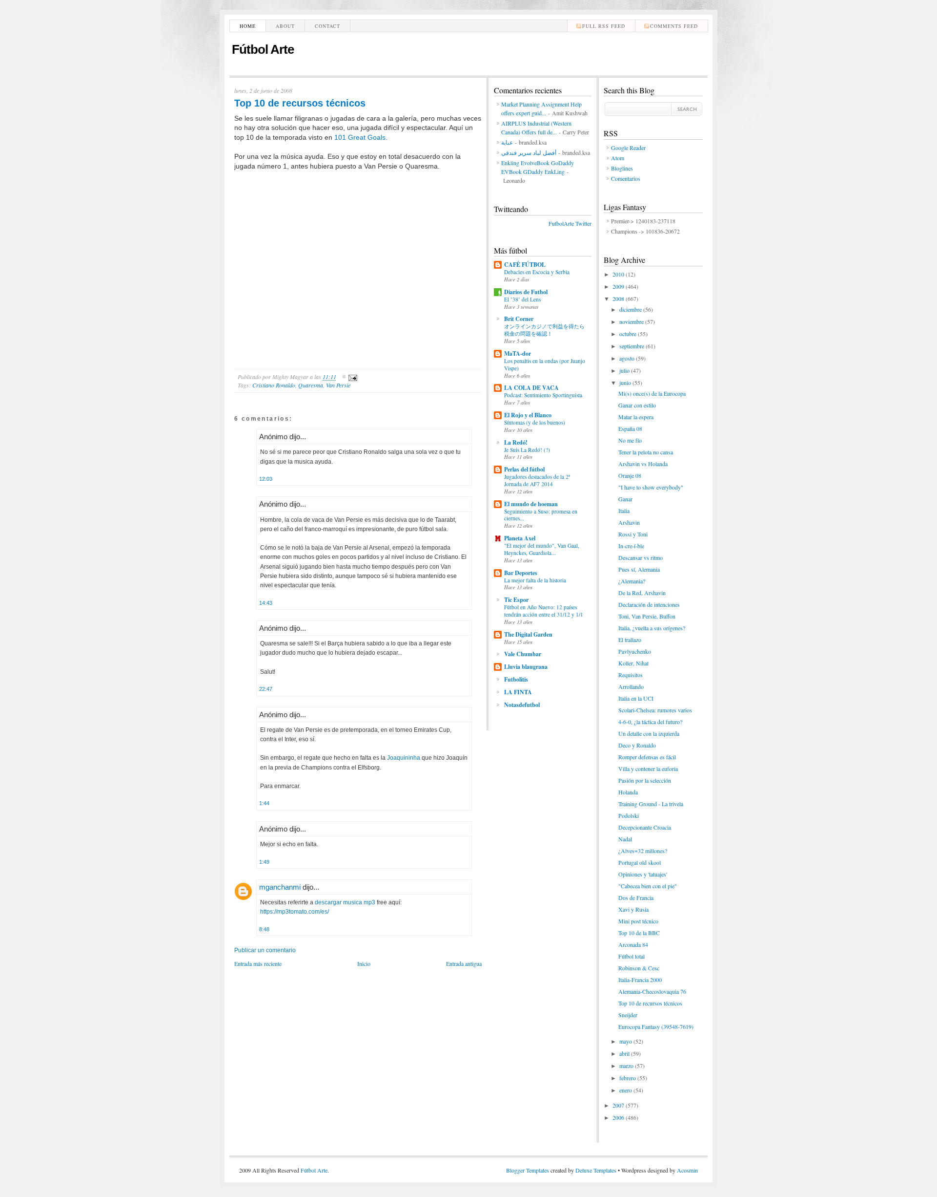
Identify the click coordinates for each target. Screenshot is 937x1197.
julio (625, 370)
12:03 (265, 479)
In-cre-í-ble (631, 546)
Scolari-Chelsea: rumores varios (655, 710)
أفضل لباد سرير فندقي (528, 152)
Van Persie (338, 385)
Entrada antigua (464, 963)
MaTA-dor (517, 353)
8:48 (264, 929)
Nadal (625, 839)
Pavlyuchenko (634, 651)
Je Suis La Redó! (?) (527, 449)
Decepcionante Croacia (644, 827)
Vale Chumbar (522, 654)
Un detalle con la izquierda (648, 733)
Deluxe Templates (595, 1170)
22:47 (265, 689)
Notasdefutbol (522, 705)
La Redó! (516, 442)
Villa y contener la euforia (648, 768)
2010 (619, 274)
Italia (624, 510)
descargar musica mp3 (345, 902)
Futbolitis (516, 679)
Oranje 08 (629, 475)
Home (248, 25)
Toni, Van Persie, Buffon (646, 616)
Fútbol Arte (263, 49)
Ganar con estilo (637, 405)
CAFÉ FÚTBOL (525, 264)
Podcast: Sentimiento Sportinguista (543, 395)
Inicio (363, 963)
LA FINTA (518, 692)
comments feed (674, 25)
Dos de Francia (635, 897)
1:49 (264, 862)
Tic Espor (516, 600)
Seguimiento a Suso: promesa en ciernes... (540, 515)
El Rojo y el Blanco (527, 415)
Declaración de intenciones (649, 604)
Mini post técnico (638, 921)
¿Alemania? (631, 581)
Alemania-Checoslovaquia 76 (652, 991)
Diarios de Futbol (526, 292)
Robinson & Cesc (638, 968)
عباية (507, 142)
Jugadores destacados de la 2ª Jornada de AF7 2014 (537, 480)
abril (625, 1053)
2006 (619, 1117)
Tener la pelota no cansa (645, 452)
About (285, 25)
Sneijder (627, 1015)
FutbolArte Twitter (570, 223)
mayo (626, 1041)
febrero (628, 1078)
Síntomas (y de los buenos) (534, 422)
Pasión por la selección (644, 780)
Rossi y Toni (633, 534)
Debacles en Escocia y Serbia (537, 272)
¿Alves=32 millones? (642, 851)
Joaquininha (403, 757)
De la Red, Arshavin (642, 593)
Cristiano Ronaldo (273, 385)
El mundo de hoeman (531, 504)
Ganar (625, 499)
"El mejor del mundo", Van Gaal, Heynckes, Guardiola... (541, 549)
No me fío (630, 440)
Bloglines (622, 168)
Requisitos (630, 675)
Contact (327, 25)
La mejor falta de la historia (535, 580)
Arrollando (631, 686)
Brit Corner (518, 319)
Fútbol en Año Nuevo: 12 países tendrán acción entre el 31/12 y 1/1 (543, 610)
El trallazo (629, 639)
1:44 (264, 803)
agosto (627, 358)
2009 (619, 286)
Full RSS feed (603, 25)
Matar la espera (635, 417)
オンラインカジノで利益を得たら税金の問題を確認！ (544, 329)
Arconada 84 (633, 944)
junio (625, 382)
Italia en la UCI (635, 698)
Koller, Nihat (633, 663)
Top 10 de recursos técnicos (300, 103)
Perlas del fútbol (524, 469)
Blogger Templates (527, 1170)
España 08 (630, 428)
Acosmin (687, 1170)
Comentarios (625, 178)
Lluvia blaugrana (526, 667)
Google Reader (628, 147)
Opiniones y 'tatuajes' (642, 874)
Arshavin (629, 522)
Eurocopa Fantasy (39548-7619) (655, 1026)
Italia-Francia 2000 (640, 979)
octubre (628, 334)
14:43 (265, 603)
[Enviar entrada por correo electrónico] (351, 377)
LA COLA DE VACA (531, 388)
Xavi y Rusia (633, 909)
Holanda (628, 792)
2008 (619, 298)
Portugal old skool (639, 862)
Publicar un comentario (265, 950)
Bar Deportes (520, 573)
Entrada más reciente (258, 963)
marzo (627, 1065)
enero (626, 1090)
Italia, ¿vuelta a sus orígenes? (651, 628)
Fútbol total (631, 956)
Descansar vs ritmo (640, 557)
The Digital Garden (528, 634)
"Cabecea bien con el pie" (647, 886)
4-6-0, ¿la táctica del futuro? (650, 722)
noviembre (632, 321)
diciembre (631, 309)
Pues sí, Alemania (639, 569)
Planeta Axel (519, 538)
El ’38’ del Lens (522, 299)
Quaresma (310, 385)
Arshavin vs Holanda (643, 464)
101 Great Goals (360, 137)
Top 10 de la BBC (639, 933)
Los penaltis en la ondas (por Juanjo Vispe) (544, 364)
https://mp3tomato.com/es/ (294, 911)
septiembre (632, 346)
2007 (619, 1105)
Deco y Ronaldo (637, 745)
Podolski (628, 815)
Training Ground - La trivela (650, 804)
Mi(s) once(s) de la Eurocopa (652, 393)
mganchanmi (280, 887)
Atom (617, 158)
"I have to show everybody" (650, 487)
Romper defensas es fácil (647, 757)
